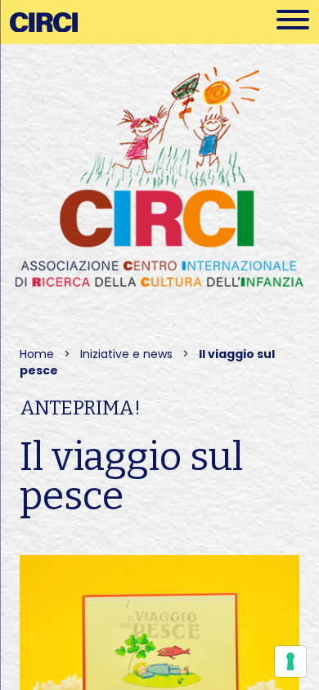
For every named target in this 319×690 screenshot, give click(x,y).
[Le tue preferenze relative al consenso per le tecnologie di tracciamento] (290, 661)
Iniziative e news (126, 354)
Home (37, 354)
